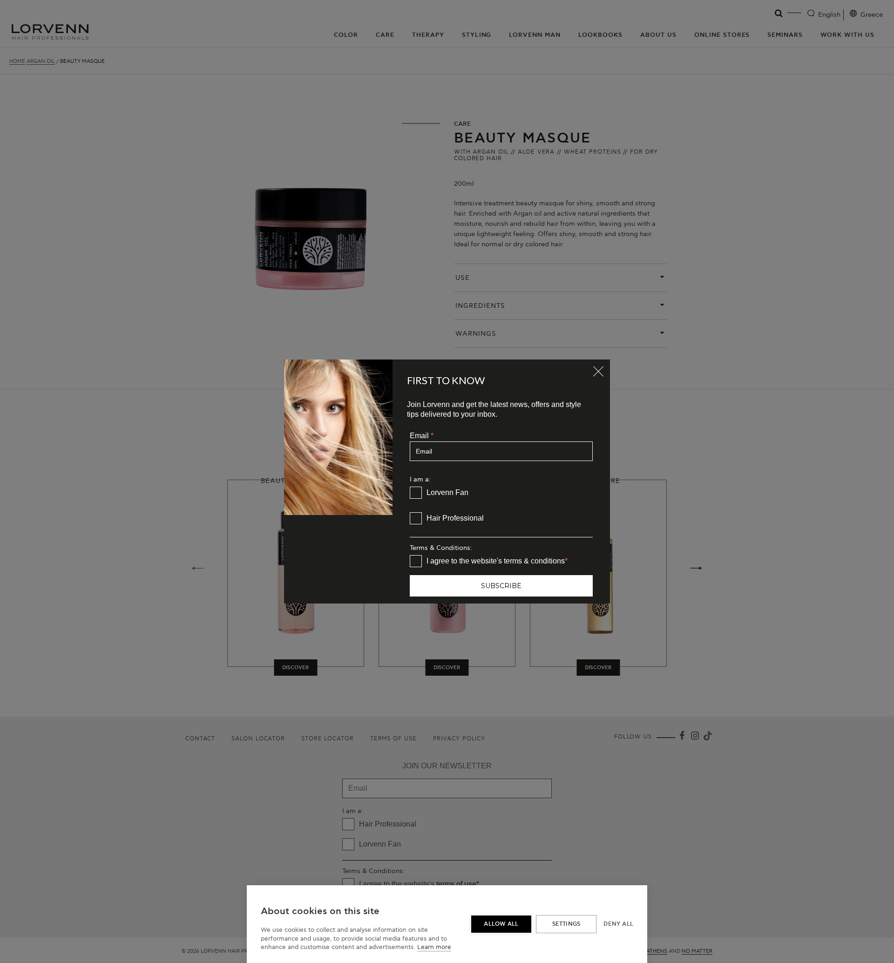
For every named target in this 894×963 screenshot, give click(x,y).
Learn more (434, 947)
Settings (566, 924)
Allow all (501, 924)
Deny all (618, 924)
